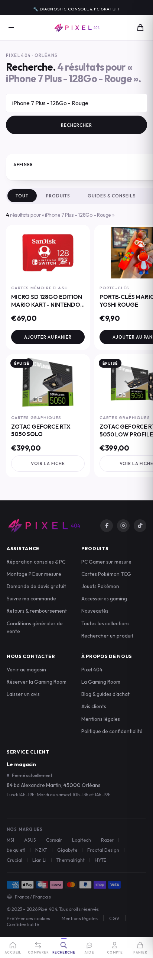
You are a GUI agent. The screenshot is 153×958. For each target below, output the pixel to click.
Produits (58, 196)
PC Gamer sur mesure (106, 561)
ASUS (30, 840)
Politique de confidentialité (112, 731)
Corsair (54, 840)
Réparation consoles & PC (36, 561)
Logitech (81, 840)
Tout (22, 196)
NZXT (41, 850)
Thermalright (70, 860)
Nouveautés (94, 610)
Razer (107, 840)
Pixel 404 (91, 669)
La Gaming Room (100, 681)
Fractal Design (103, 850)
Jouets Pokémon (100, 586)
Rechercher (76, 125)
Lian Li (39, 860)
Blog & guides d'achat (105, 694)
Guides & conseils (112, 196)
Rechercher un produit (107, 635)
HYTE (100, 860)
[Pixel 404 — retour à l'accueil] (44, 525)
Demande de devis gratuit (36, 586)
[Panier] (140, 27)
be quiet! (16, 850)
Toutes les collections (105, 623)
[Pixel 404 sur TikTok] (140, 525)
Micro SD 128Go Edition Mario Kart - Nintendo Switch (46, 304)
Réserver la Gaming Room (36, 681)
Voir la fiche (48, 463)
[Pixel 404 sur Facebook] (106, 525)
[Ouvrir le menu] (12, 27)
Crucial (14, 860)
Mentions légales (100, 719)
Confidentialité (23, 924)
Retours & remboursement (37, 610)
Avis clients (93, 706)
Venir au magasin (26, 669)
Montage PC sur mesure (34, 574)
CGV (114, 918)
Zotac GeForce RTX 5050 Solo (40, 430)
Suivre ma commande (31, 598)
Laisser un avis (23, 694)
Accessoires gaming (104, 598)
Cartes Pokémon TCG (106, 574)
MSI (10, 840)
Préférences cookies (28, 918)
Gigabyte (67, 850)
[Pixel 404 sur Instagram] (123, 525)
